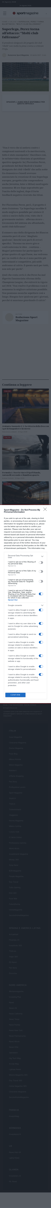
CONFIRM (15, 695)
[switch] (41, 562)
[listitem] (25, 556)
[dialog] (25, 604)
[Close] (45, 510)
